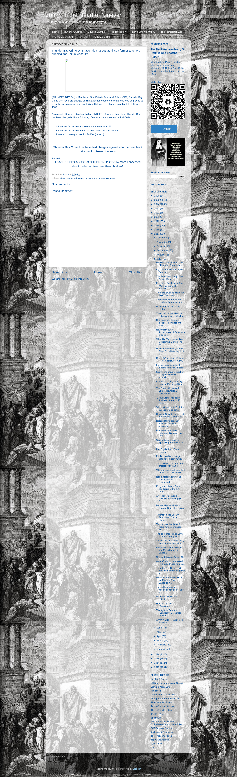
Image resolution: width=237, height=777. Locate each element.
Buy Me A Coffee (73, 31)
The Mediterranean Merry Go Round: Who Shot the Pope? (168, 53)
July (159, 259)
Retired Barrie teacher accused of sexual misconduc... (167, 423)
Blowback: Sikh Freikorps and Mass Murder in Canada (169, 550)
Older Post (136, 272)
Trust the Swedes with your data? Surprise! (170, 294)
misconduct (91, 178)
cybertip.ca (156, 743)
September (163, 250)
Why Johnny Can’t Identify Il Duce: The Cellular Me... (170, 471)
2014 (157, 663)
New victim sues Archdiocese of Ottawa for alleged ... (170, 332)
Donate (167, 129)
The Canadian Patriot (162, 702)
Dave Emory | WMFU (143, 31)
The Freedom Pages (161, 736)
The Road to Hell (101, 37)
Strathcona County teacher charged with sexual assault (170, 374)
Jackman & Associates (162, 732)
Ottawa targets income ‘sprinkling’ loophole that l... (169, 442)
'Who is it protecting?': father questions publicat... (170, 408)
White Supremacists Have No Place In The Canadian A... (169, 580)
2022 (157, 213)
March (160, 640)
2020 (157, 221)
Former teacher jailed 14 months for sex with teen (170, 366)
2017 (157, 234)
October (161, 246)
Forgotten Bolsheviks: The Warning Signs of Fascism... (169, 286)
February (162, 645)
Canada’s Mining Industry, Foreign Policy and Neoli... (170, 382)
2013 (157, 667)
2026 (157, 196)
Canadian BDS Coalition (163, 694)
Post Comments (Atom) (77, 279)
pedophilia (104, 178)
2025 (157, 200)
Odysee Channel (96, 31)
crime (70, 178)
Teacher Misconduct (62, 37)
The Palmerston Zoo (171, 31)
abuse (63, 178)
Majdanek (156, 691)
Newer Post (60, 272)
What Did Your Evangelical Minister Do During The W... (169, 342)
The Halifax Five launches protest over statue (169, 464)
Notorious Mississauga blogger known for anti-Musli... (169, 323)
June (160, 628)
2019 (157, 225)
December (162, 237)
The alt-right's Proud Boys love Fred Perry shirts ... (169, 535)
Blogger (137, 769)
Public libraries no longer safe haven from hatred (169, 457)
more (98, 134)
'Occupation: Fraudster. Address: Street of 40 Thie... (168, 400)
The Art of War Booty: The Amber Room (169, 277)
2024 (157, 204)
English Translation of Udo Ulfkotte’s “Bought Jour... (170, 263)
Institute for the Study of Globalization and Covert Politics (167, 722)
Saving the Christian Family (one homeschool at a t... (170, 541)
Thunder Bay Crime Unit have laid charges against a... (170, 571)
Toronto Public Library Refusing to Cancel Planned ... (167, 517)
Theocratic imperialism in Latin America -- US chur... (170, 314)
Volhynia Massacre (160, 687)
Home (55, 31)
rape (112, 178)
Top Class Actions (160, 740)
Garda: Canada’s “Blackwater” (165, 604)
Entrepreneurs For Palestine (165, 698)
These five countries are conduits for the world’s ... (170, 300)
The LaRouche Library (162, 710)
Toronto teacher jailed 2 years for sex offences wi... (168, 527)
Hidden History (119, 31)
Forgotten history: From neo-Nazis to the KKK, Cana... (168, 489)
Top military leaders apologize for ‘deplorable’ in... (170, 589)
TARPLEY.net (157, 714)
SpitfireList (156, 718)
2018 (157, 230)
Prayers (83, 37)
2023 (157, 208)
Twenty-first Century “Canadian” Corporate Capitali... (168, 613)
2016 (157, 654)
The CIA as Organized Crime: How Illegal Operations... (167, 391)
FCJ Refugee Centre (161, 728)
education (79, 178)
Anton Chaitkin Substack (163, 706)
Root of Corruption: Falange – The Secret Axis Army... (170, 359)
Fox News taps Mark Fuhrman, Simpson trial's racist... (170, 433)
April (159, 636)
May (159, 632)
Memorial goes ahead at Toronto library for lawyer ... (170, 508)
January (161, 649)
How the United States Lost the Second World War (170, 415)
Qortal (154, 747)
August (161, 255)
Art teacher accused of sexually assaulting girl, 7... (169, 498)
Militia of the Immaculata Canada (167, 683)
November (162, 242)
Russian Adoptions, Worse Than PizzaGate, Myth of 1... (170, 351)
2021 (157, 217)
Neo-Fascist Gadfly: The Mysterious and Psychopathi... (168, 479)
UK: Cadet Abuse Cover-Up (170, 557)
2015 (157, 658)
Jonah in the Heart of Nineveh (84, 15)
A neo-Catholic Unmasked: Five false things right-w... (170, 562)
